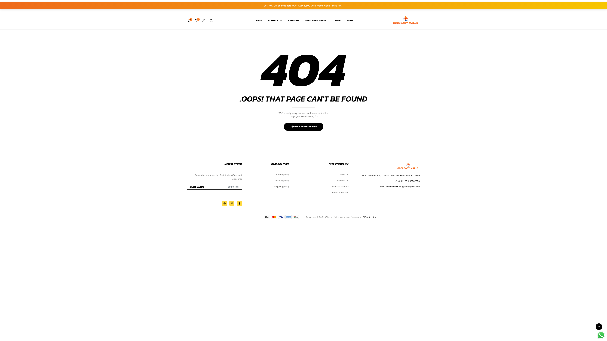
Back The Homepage (305, 126)
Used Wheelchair (315, 20)
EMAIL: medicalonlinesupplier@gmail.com (399, 186)
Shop (337, 20)
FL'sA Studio (369, 217)
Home (350, 20)
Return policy (282, 174)
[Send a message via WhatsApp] (601, 335)
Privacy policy (282, 180)
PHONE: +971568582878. (407, 181)
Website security (340, 186)
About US (293, 20)
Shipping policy (281, 186)
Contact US (275, 20)
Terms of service (340, 192)
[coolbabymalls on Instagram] (231, 203)
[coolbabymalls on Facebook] (239, 203)
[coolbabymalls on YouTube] (224, 203)
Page (259, 20)
